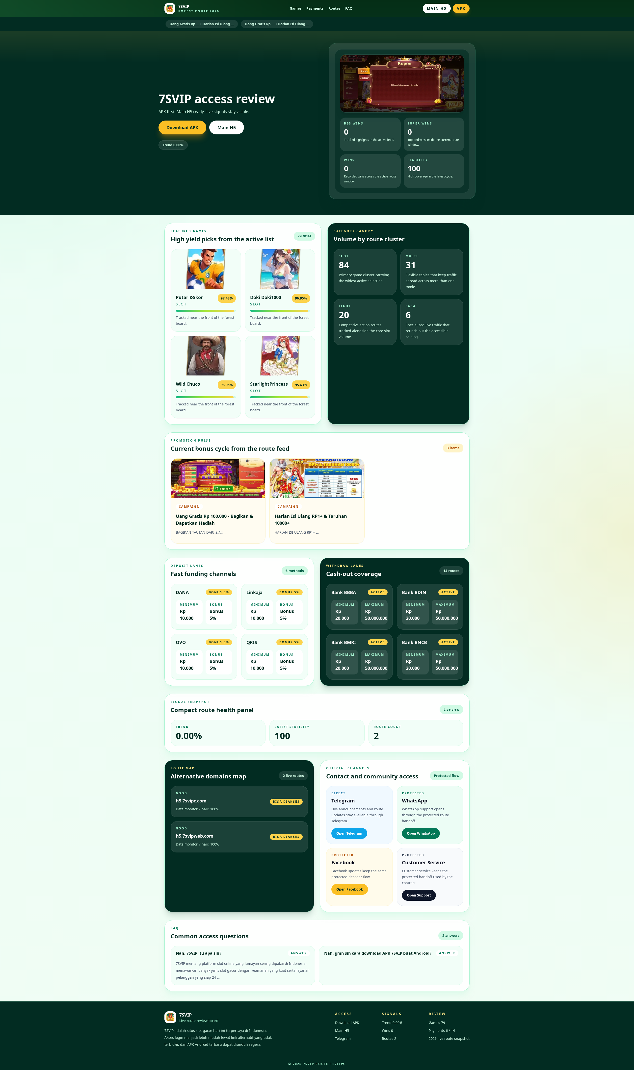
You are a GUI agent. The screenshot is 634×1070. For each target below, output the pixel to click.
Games (295, 8)
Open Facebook (349, 889)
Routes (334, 8)
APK (461, 8)
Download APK (182, 127)
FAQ (348, 8)
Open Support (419, 895)
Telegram (343, 1038)
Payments (314, 8)
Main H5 (437, 8)
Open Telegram (349, 833)
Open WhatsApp (421, 833)
